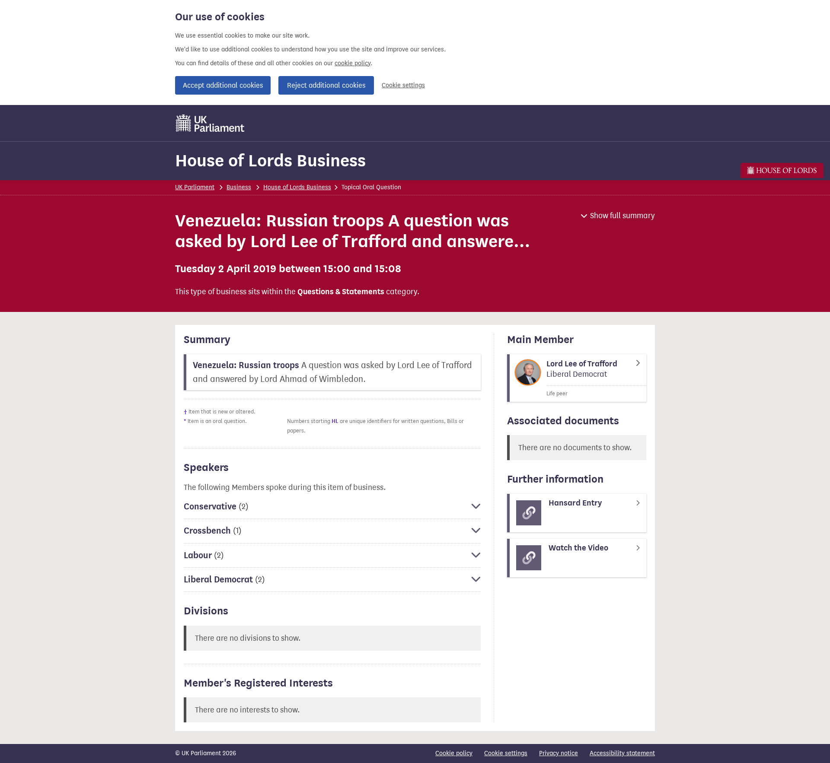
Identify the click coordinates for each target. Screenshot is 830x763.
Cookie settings (403, 85)
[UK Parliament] (210, 123)
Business (239, 187)
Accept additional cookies (223, 85)
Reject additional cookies (326, 85)
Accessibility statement (622, 753)
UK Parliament (194, 187)
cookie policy (352, 63)
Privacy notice (558, 753)
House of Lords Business (270, 160)
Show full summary (622, 215)
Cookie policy (453, 753)
